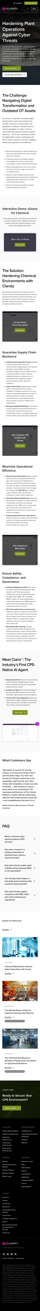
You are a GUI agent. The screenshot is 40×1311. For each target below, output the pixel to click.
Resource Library (27, 1161)
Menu (34, 9)
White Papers (26, 1168)
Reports (24, 1171)
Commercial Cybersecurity (7, 1144)
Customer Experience (9, 1218)
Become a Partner (8, 1173)
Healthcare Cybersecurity (7, 1138)
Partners (5, 1161)
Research (25, 1139)
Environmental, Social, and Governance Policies (9, 1227)
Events (4, 1222)
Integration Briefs (27, 1180)
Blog (23, 1164)
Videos (24, 1183)
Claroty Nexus (26, 1186)
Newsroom (6, 1207)
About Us (5, 1197)
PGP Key (24, 1143)
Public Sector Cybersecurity (7, 1149)
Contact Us (6, 1233)
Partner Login (6, 1176)
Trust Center (6, 1215)
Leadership (6, 1203)
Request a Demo (31, 3)
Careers (5, 1200)
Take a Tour (20, 245)
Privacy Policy (20, 1258)
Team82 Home (26, 1131)
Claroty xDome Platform (10, 1131)
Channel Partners (8, 1170)
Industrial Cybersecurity (10, 1134)
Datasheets (25, 1177)
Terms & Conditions (8, 1258)
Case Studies (26, 1174)
